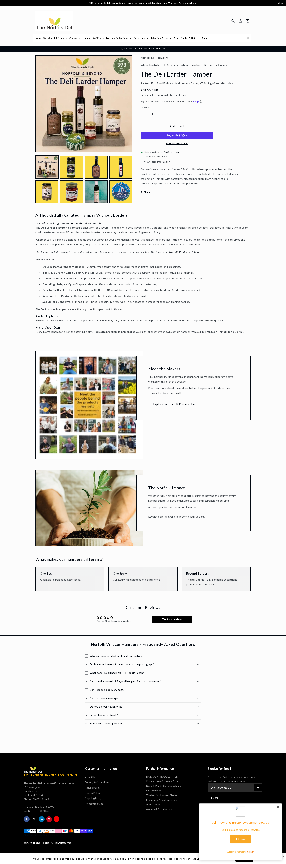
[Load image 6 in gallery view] (71, 191)
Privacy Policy (92, 792)
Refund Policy (92, 787)
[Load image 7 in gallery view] (96, 191)
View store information (157, 161)
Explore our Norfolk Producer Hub (174, 404)
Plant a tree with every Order (162, 781)
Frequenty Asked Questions (162, 799)
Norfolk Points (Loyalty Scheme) (164, 785)
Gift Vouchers (154, 790)
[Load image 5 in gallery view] (46, 191)
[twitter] (34, 819)
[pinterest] (49, 819)
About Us (90, 777)
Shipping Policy (93, 798)
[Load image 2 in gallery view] (71, 167)
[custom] (56, 819)
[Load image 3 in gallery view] (96, 167)
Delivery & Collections (97, 782)
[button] (233, 21)
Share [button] (147, 192)
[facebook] (27, 819)
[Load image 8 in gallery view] (120, 191)
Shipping (160, 95)
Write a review (172, 619)
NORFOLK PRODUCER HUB (162, 776)
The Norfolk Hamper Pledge (162, 795)
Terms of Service (94, 803)
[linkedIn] (42, 819)
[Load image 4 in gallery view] (120, 167)
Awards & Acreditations (159, 809)
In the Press (153, 804)
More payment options (177, 143)
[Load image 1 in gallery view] (46, 167)
